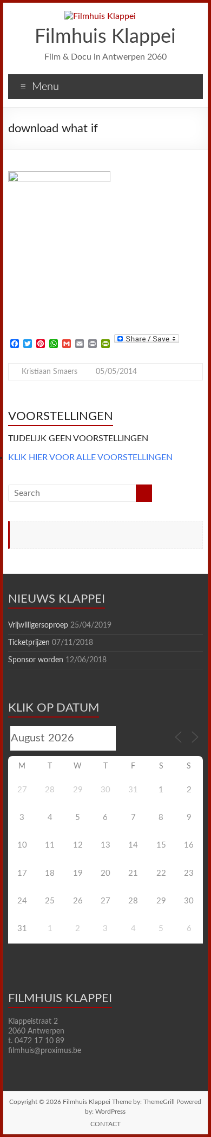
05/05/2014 (116, 372)
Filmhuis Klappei (105, 37)
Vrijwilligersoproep (38, 625)
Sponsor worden (35, 660)
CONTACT (105, 1124)
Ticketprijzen (29, 643)
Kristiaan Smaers (49, 372)
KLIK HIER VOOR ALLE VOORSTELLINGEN (90, 457)
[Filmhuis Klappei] (100, 16)
